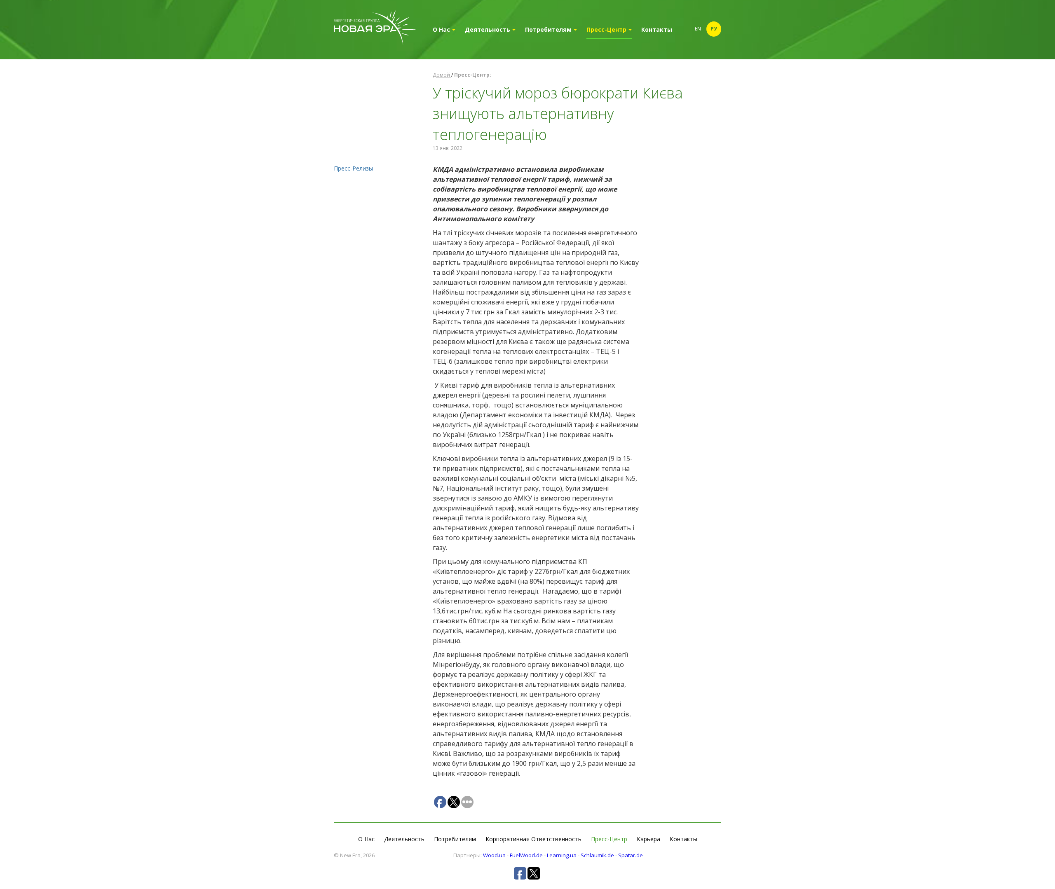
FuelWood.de (526, 855)
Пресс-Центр (606, 29)
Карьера (648, 839)
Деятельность (487, 29)
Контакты (656, 29)
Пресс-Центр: (472, 74)
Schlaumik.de (597, 855)
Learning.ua (562, 855)
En (698, 28)
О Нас (441, 29)
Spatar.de (630, 855)
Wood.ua (494, 855)
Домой (442, 74)
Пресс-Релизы (353, 168)
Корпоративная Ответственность (533, 839)
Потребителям (548, 29)
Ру (713, 28)
